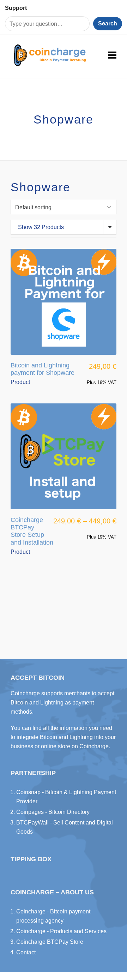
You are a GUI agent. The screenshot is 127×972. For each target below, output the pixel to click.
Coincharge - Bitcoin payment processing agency (53, 916)
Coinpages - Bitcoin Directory (53, 812)
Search (107, 23)
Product (20, 382)
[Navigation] (112, 55)
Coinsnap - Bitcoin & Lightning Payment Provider (66, 796)
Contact (26, 952)
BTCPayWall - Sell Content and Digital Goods (64, 827)
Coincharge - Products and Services (61, 931)
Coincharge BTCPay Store (49, 942)
